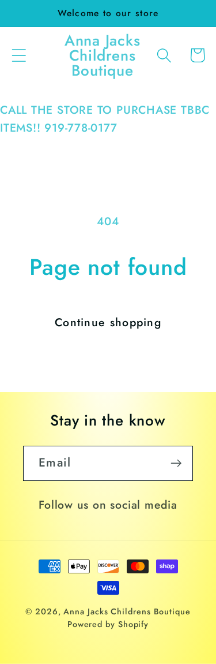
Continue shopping (108, 322)
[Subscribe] (176, 463)
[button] (18, 55)
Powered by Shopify (108, 624)
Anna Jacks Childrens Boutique (126, 611)
